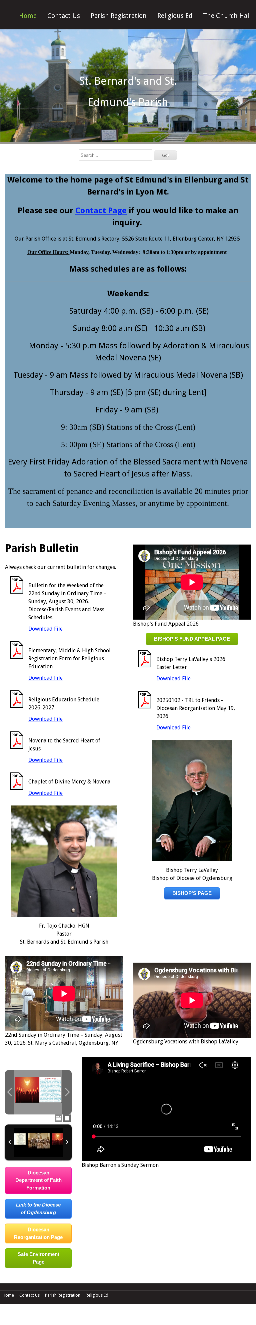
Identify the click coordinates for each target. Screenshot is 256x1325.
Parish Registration (119, 16)
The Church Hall (227, 16)
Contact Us (63, 16)
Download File (45, 629)
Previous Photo (9, 1092)
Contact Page (101, 210)
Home (28, 16)
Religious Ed (174, 16)
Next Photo (67, 1092)
